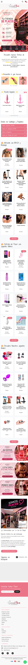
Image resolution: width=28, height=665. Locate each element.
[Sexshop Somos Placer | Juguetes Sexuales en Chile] (14, 6)
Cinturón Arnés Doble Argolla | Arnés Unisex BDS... (21, 160)
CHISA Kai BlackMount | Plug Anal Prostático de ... (21, 408)
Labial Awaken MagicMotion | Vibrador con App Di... (7, 262)
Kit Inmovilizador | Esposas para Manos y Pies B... (21, 204)
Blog (3, 624)
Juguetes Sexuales (5, 613)
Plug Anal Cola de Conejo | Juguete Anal (7, 363)
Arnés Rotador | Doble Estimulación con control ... (21, 306)
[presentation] (24, 92)
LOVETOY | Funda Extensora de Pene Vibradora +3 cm (7, 407)
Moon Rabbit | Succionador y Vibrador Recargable (21, 262)
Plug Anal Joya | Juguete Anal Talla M (7, 429)
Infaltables (4, 618)
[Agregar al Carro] (10, 101)
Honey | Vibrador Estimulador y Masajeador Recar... (21, 328)
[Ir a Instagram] (8, 653)
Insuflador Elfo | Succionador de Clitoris (7, 284)
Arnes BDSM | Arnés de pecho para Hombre (7, 160)
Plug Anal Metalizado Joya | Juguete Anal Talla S (21, 430)
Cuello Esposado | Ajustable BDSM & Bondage (7, 204)
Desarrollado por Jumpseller (18, 658)
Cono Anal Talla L (7, 105)
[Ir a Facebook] (3, 653)
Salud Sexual (4, 620)
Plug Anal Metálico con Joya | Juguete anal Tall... (21, 363)
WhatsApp (4, 630)
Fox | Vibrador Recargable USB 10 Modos (7, 328)
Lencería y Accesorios (6, 617)
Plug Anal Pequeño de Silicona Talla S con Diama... (7, 385)
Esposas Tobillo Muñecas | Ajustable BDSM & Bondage (21, 183)
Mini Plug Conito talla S (20, 106)
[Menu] (1, 2)
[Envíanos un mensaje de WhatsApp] (25, 662)
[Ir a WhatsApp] (13, 653)
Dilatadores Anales (5, 611)
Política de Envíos (5, 639)
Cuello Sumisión (21, 225)
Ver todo (14, 238)
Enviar (17, 591)
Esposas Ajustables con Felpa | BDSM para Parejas (7, 226)
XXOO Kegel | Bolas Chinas (7, 305)
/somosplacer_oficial (22, 557)
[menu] (25, 1)
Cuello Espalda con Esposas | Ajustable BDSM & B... (7, 182)
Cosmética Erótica (5, 615)
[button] (22, 2)
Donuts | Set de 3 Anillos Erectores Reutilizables (21, 284)
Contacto (3, 632)
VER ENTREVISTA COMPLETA (9, 551)
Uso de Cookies (5, 641)
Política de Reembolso (6, 637)
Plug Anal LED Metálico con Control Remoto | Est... (21, 386)
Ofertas (3, 622)
